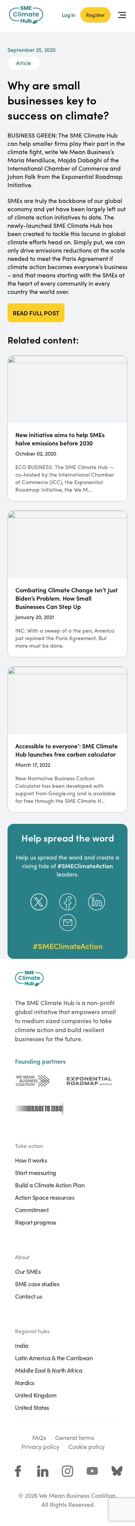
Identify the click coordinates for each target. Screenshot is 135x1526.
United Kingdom (35, 1395)
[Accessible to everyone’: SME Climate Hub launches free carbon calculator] (67, 739)
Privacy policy (40, 1446)
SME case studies (37, 1283)
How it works (31, 1160)
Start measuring (35, 1172)
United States (32, 1407)
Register (95, 14)
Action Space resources (44, 1197)
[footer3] (37, 1108)
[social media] (18, 1471)
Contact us (28, 1296)
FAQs (39, 1437)
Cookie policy (86, 1446)
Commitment (31, 1209)
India (21, 1345)
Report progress (35, 1222)
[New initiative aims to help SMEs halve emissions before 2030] (67, 428)
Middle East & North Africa (48, 1370)
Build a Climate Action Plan (49, 1185)
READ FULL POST (36, 313)
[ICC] (32, 1081)
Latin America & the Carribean (54, 1357)
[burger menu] (122, 15)
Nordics (24, 1382)
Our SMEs (27, 1271)
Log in (68, 14)
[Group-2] (89, 1081)
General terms (74, 1437)
